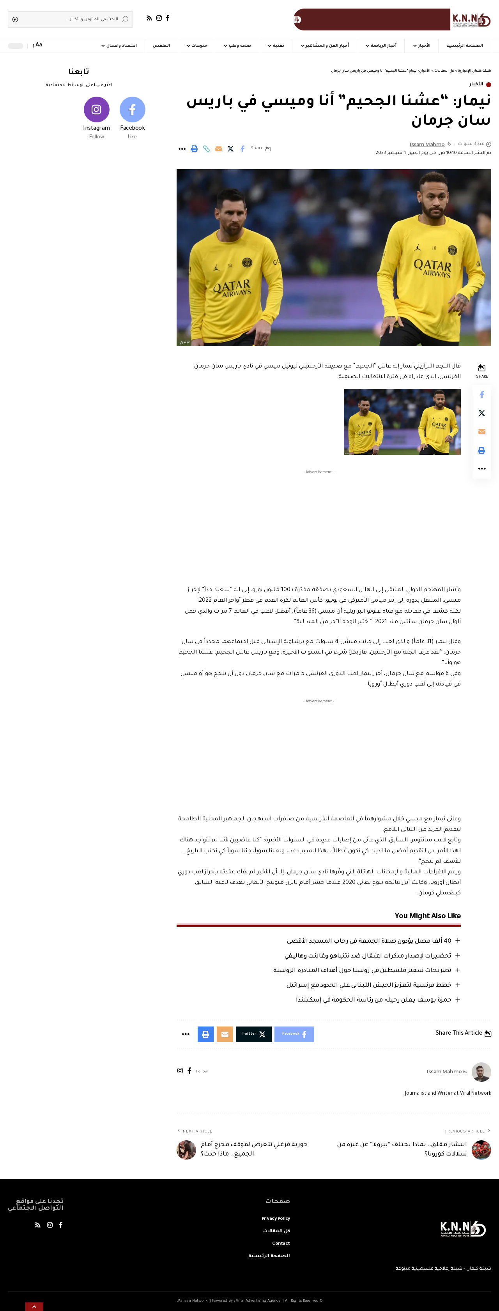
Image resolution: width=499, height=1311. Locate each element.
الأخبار (476, 84)
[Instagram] (159, 18)
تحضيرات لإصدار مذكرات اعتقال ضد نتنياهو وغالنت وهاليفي (368, 956)
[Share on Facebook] (242, 149)
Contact (281, 1244)
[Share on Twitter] (230, 149)
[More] (182, 149)
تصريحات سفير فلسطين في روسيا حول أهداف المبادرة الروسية (362, 971)
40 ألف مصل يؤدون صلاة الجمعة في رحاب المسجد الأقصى (369, 941)
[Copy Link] (206, 149)
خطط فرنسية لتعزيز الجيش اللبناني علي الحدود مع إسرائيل (369, 985)
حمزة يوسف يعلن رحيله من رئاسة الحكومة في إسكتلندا (373, 1000)
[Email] (218, 149)
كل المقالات (276, 1231)
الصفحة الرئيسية (269, 1256)
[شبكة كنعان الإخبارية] (390, 19)
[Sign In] (66, 45)
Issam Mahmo (427, 144)
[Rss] (149, 18)
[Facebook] (168, 18)
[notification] (51, 45)
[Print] (194, 149)
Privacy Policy (276, 1219)
